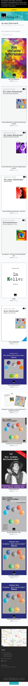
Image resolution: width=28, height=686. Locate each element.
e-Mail (4, 661)
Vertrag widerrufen (14, 683)
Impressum (22, 679)
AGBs (10, 679)
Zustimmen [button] (14, 9)
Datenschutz (16, 679)
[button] (26, 16)
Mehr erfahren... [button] (12, 5)
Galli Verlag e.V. (12, 678)
